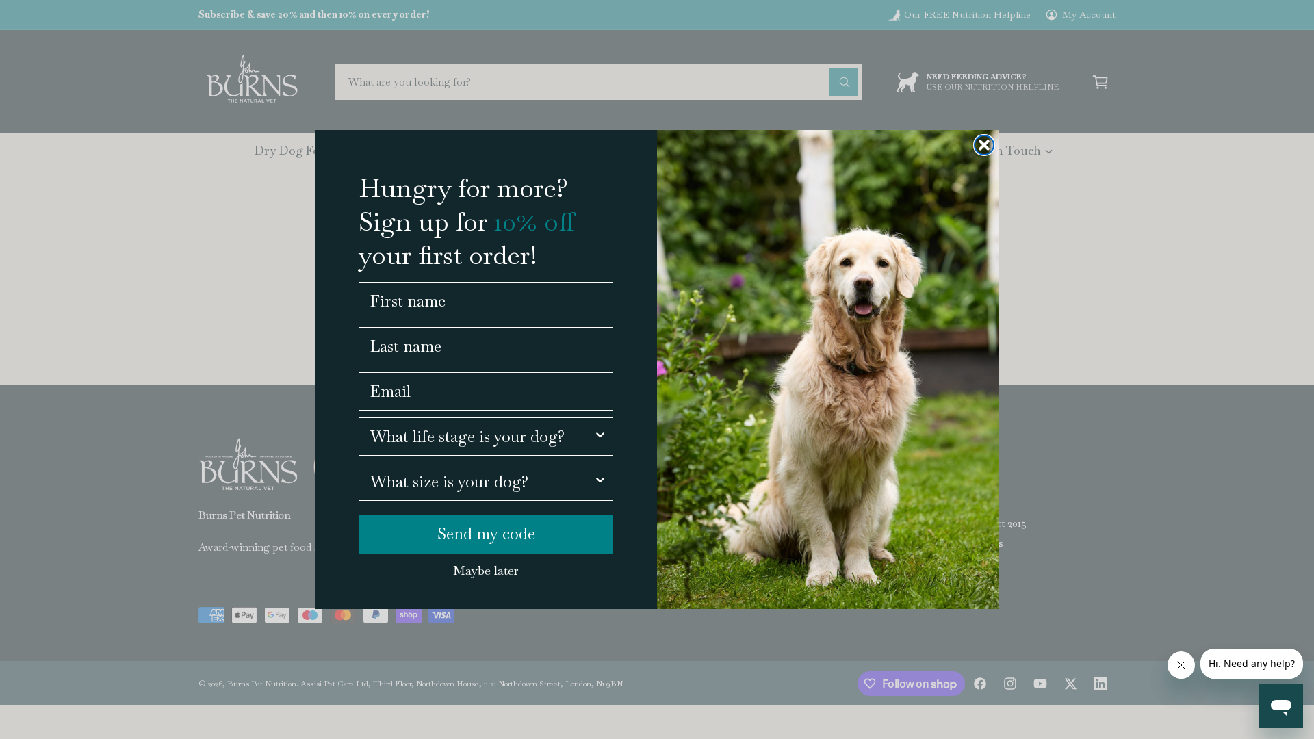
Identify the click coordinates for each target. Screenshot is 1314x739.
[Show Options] (600, 436)
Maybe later (486, 570)
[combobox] (481, 436)
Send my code (486, 533)
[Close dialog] (984, 145)
